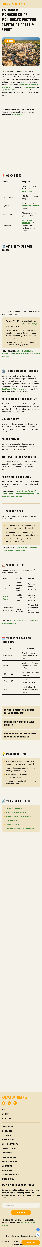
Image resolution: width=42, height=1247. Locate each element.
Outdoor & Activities (10, 1144)
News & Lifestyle (8, 1179)
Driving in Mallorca (14, 808)
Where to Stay (7, 1170)
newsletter (31, 1242)
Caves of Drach (8, 90)
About (4, 1109)
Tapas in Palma (21, 547)
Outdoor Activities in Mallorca (21, 494)
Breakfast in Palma (16, 550)
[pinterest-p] (9, 1103)
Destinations (13, 10)
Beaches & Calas (8, 1140)
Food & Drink (6, 1135)
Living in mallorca (9, 1157)
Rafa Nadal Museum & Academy (20, 828)
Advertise (5, 1114)
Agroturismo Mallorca (20, 621)
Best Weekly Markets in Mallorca (16, 389)
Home (4, 10)
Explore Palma (7, 1127)
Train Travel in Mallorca (20, 353)
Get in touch (6, 1118)
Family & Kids (7, 1153)
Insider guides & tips (10, 1161)
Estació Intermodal (30, 206)
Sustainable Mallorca (10, 1174)
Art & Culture (7, 1166)
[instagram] (15, 1103)
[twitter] (3, 1103)
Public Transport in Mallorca (18, 816)
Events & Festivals (9, 1148)
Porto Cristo (27, 87)
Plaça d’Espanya (30, 324)
